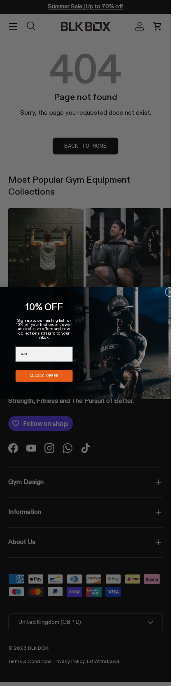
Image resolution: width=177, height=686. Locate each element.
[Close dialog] (169, 292)
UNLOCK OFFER (44, 375)
